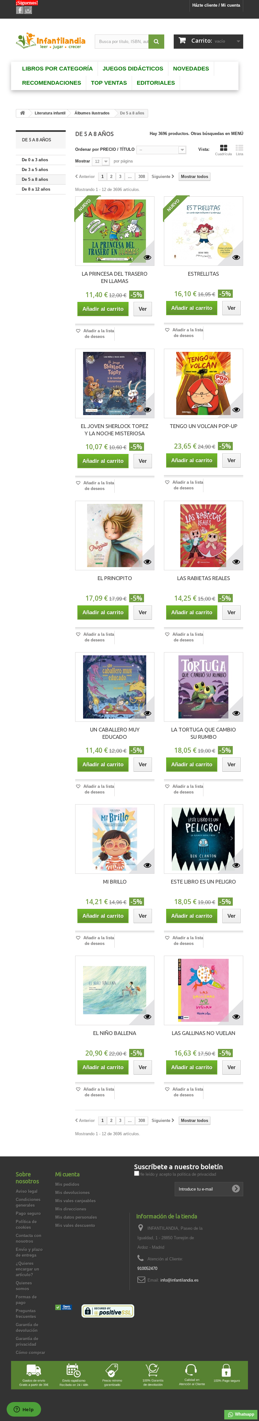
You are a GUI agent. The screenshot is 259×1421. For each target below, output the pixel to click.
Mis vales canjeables (75, 1200)
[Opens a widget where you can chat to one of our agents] (23, 1410)
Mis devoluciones (72, 1192)
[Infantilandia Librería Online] (50, 41)
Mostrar (82, 161)
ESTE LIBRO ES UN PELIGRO (203, 882)
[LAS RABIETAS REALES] (203, 535)
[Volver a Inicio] (22, 113)
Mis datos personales (76, 1217)
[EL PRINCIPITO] (114, 535)
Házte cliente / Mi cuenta (216, 5)
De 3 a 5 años (35, 169)
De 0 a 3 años (35, 159)
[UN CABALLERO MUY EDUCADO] (114, 687)
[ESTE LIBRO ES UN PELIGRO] (203, 839)
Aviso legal (27, 1191)
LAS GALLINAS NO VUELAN (203, 1033)
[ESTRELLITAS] (203, 231)
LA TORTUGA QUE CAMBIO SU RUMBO (203, 733)
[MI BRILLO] (114, 839)
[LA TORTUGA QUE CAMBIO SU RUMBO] (203, 687)
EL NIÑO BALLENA (114, 1033)
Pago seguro (28, 1213)
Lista (239, 154)
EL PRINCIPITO (115, 578)
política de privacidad (196, 1174)
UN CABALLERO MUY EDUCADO (115, 733)
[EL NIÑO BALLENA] (114, 990)
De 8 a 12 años (36, 189)
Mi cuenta (67, 1174)
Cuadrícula (223, 154)
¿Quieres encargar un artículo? (27, 1269)
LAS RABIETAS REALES (203, 578)
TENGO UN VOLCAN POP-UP (204, 426)
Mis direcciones (70, 1209)
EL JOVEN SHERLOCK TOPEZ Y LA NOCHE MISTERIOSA (114, 429)
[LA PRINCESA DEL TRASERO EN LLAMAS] (114, 231)
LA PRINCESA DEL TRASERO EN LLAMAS (115, 277)
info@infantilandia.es (179, 1280)
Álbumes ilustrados (92, 113)
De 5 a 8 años (35, 179)
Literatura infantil (50, 113)
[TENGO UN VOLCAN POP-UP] (203, 383)
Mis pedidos (67, 1184)
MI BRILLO (115, 882)
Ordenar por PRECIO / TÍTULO (105, 149)
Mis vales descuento (75, 1225)
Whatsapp (244, 1414)
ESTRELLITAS (203, 274)
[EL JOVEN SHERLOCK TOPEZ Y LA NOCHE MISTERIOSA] (114, 383)
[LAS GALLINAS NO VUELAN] (203, 990)
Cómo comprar (30, 1352)
